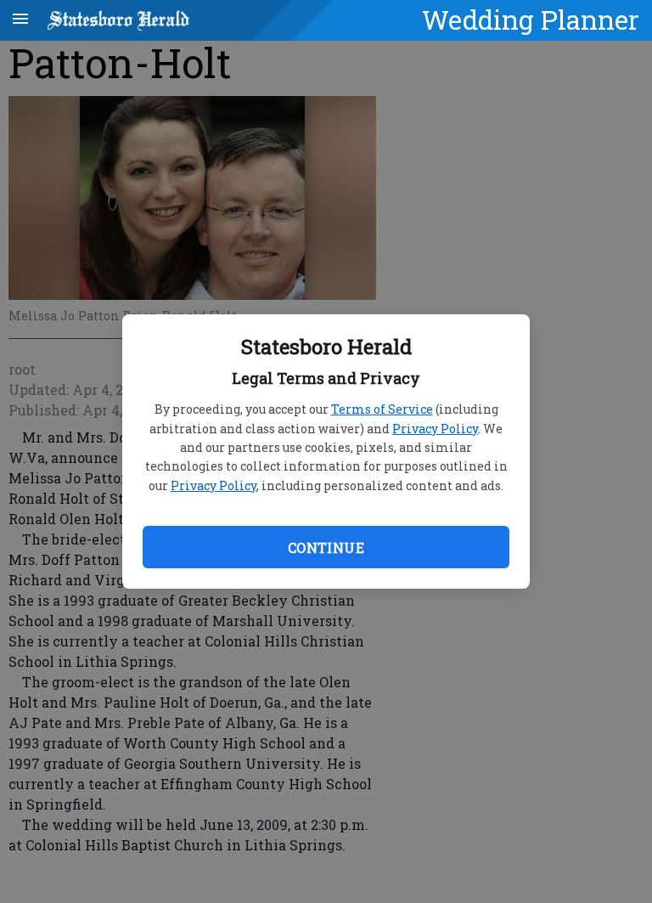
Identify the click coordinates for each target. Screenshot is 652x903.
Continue (326, 547)
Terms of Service (382, 409)
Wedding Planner (530, 20)
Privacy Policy (435, 428)
